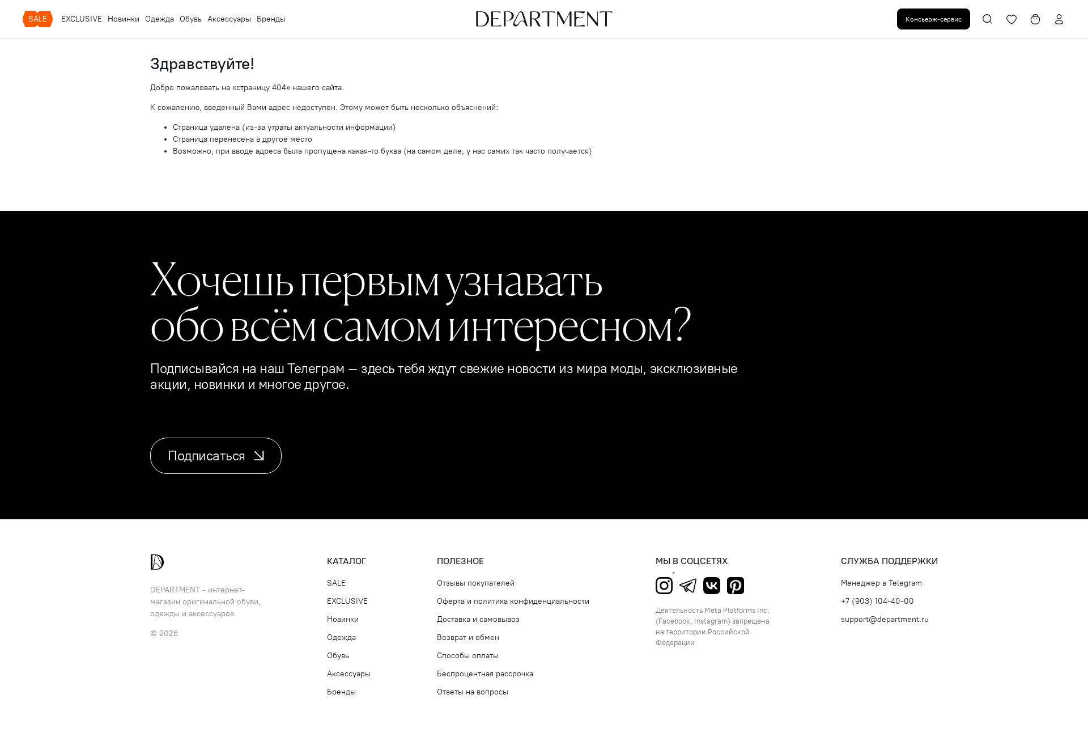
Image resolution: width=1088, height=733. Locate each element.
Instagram (664, 585)
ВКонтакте (711, 585)
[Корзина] (1035, 19)
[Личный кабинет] (1059, 19)
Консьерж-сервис (934, 19)
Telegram (687, 585)
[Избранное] (1011, 19)
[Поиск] (987, 19)
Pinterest (735, 585)
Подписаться (206, 455)
